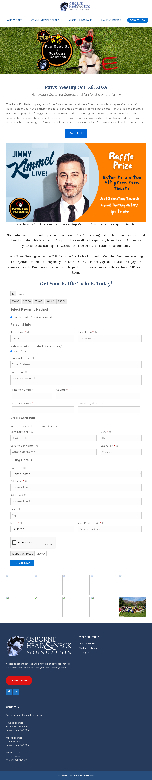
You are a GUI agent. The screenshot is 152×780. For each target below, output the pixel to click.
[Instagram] (16, 692)
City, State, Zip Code (97, 403)
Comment (17, 372)
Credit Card (21, 317)
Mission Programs (80, 20)
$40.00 (50, 301)
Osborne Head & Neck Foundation (79, 775)
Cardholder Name (22, 445)
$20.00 (27, 301)
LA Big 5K (84, 652)
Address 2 (17, 495)
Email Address (20, 358)
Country (68, 389)
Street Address (28, 403)
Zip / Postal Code (89, 522)
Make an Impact (111, 20)
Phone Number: (29, 389)
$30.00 (38, 301)
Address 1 (17, 481)
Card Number (20, 431)
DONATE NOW (137, 20)
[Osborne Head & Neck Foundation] (76, 6)
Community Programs (45, 20)
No (16, 351)
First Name (18, 332)
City (13, 509)
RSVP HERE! (76, 132)
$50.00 (62, 301)
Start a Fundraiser (88, 648)
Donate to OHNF (88, 643)
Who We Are (14, 20)
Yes (26, 351)
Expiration (108, 445)
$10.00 (15, 301)
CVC (104, 431)
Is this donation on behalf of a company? (36, 346)
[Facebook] (9, 692)
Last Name (86, 332)
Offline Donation (44, 317)
